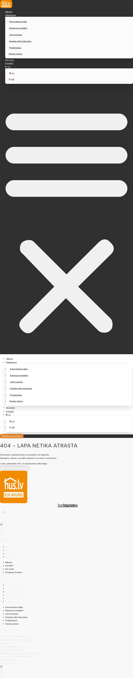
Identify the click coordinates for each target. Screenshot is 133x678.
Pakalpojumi (10, 15)
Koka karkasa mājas (18, 21)
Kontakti (9, 63)
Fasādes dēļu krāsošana (20, 41)
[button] (66, 220)
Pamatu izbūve (15, 54)
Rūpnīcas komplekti (18, 28)
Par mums (9, 60)
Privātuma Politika (13, 557)
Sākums (8, 12)
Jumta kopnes (15, 35)
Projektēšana (15, 48)
